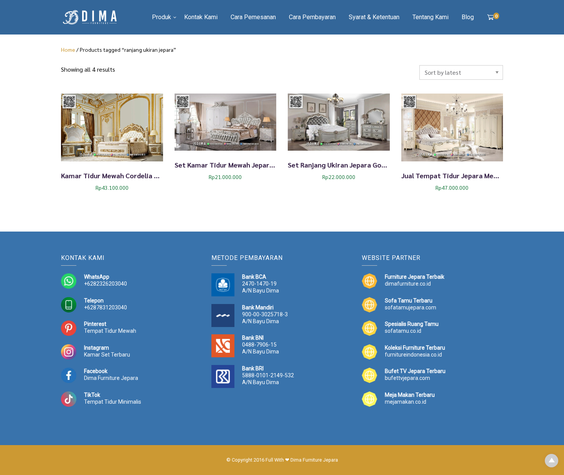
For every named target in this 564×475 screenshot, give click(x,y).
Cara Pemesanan (253, 17)
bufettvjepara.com (407, 378)
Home (68, 49)
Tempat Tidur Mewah (110, 331)
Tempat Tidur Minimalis (112, 402)
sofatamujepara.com (410, 307)
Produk (161, 17)
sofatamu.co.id (403, 331)
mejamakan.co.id (405, 402)
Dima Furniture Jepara (111, 378)
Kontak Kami (201, 17)
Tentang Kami (430, 17)
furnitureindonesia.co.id (413, 355)
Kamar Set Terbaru (107, 355)
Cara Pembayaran (312, 17)
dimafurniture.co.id (408, 284)
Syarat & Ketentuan (374, 17)
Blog (468, 17)
